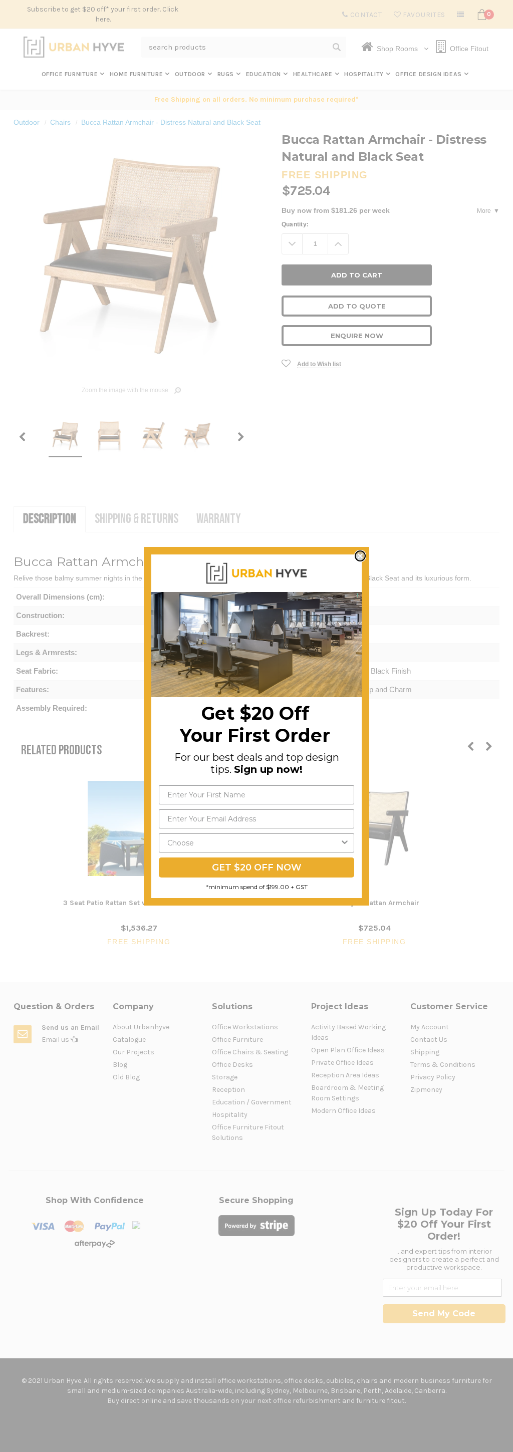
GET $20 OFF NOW (257, 867)
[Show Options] (345, 843)
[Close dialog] (360, 556)
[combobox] (253, 843)
